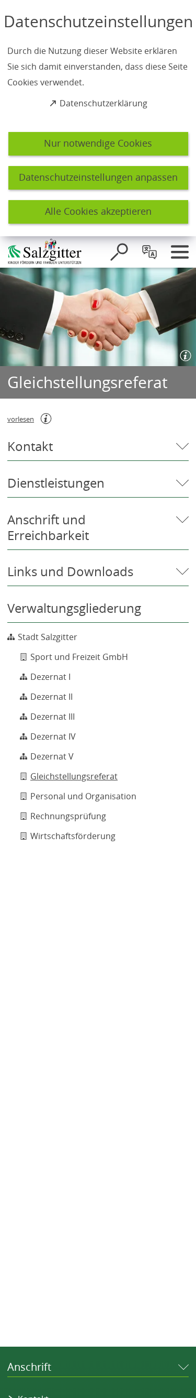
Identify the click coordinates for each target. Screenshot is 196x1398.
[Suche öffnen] (119, 252)
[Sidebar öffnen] (180, 252)
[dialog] (98, 118)
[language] (149, 252)
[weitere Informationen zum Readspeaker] (46, 418)
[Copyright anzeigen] (183, 353)
